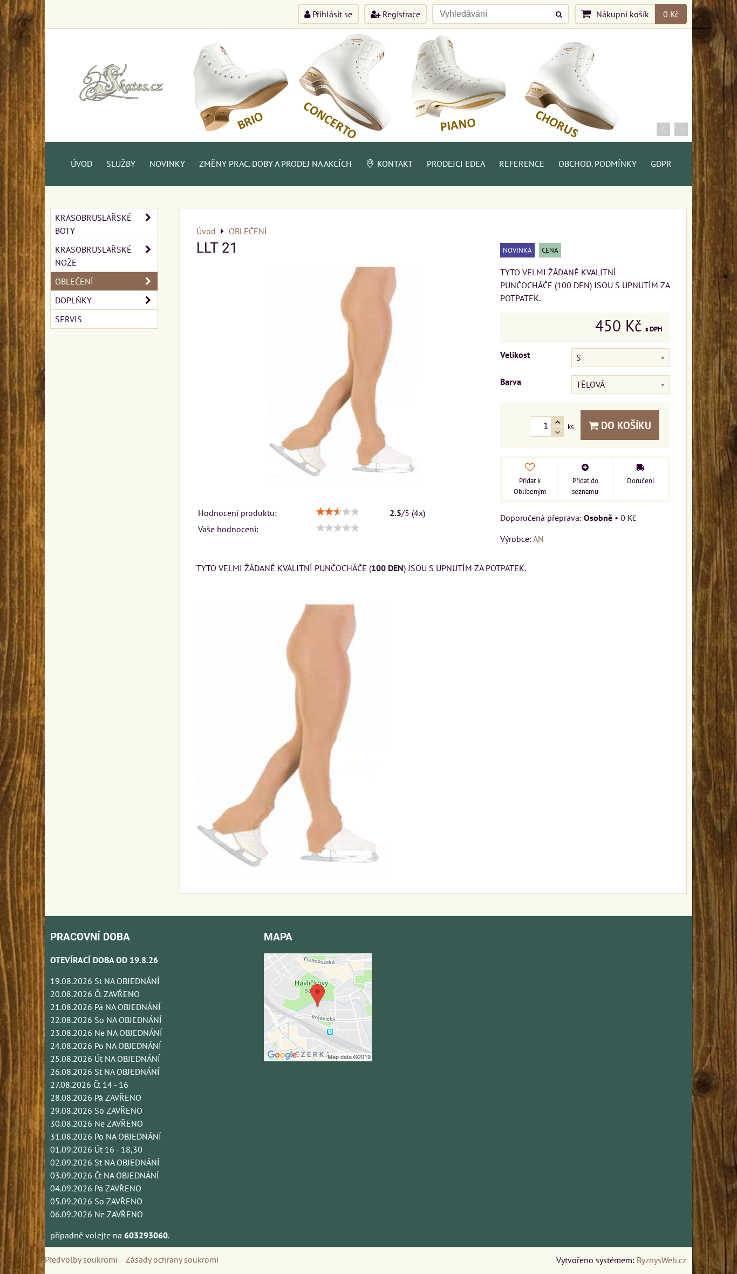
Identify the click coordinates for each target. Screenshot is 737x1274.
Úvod (81, 163)
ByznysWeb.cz (661, 1260)
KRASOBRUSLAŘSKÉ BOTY (93, 224)
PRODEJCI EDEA (456, 163)
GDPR (661, 163)
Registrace (400, 14)
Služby (120, 163)
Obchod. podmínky (597, 163)
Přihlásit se (331, 14)
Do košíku (624, 425)
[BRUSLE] (368, 138)
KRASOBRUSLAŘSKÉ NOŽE (93, 256)
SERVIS (68, 319)
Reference (521, 163)
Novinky (167, 163)
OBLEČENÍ (74, 281)
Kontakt (395, 163)
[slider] (337, 511)
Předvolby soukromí (81, 1259)
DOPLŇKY (73, 300)
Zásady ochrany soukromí (172, 1259)
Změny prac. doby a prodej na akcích (275, 163)
